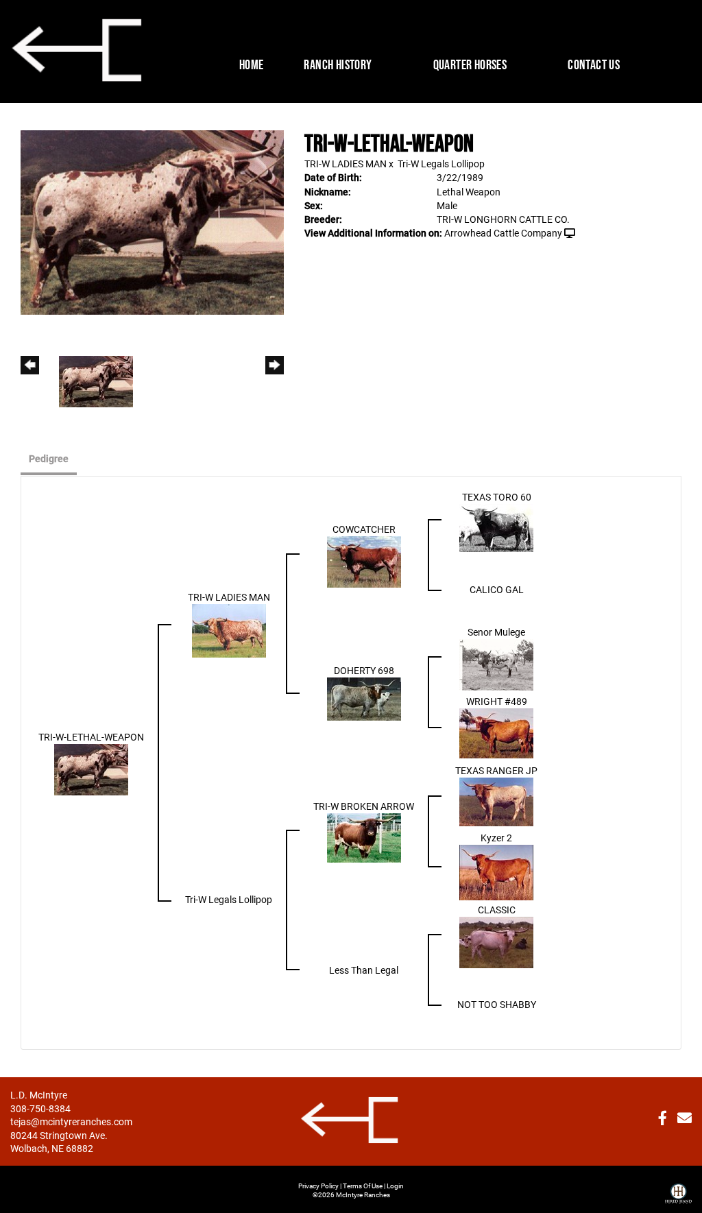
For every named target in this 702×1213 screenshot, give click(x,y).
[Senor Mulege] (496, 664)
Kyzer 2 (496, 837)
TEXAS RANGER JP (496, 770)
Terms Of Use (363, 1185)
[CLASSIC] (496, 941)
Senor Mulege (496, 631)
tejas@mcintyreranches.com (71, 1121)
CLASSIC (497, 909)
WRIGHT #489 (496, 701)
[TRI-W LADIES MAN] (229, 629)
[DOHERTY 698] (364, 698)
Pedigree (49, 458)
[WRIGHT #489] (496, 732)
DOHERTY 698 (364, 670)
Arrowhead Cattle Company (503, 232)
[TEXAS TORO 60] (496, 526)
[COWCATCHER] (364, 561)
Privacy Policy (318, 1185)
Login (395, 1185)
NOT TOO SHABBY (496, 1004)
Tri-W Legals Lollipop (441, 163)
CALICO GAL (497, 589)
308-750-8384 (40, 1108)
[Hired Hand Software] (678, 1188)
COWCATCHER (364, 529)
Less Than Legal (363, 969)
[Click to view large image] (152, 221)
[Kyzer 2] (496, 871)
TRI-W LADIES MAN (345, 163)
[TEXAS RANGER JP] (496, 801)
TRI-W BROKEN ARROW (363, 806)
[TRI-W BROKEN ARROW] (364, 836)
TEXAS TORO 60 (496, 496)
